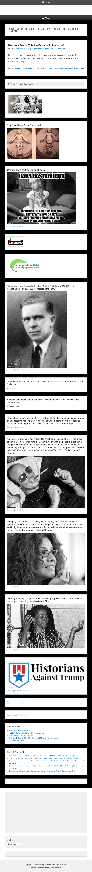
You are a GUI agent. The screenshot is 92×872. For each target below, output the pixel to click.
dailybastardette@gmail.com (42, 49)
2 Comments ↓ (60, 49)
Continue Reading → (17, 61)
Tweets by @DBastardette (17, 715)
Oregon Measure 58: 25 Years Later (21, 735)
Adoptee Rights (21, 68)
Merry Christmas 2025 (16, 741)
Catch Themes (55, 868)
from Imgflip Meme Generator (18, 226)
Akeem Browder (47, 68)
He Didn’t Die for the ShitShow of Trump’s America (26, 733)
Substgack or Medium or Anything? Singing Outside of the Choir (53, 771)
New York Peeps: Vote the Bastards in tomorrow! (36, 45)
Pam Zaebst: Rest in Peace (18, 730)
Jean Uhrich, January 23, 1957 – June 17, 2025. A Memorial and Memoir (34, 738)
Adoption (31, 68)
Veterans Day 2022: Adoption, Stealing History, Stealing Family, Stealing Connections (51, 758)
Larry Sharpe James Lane (63, 68)
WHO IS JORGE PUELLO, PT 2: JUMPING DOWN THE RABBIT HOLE (50, 756)
